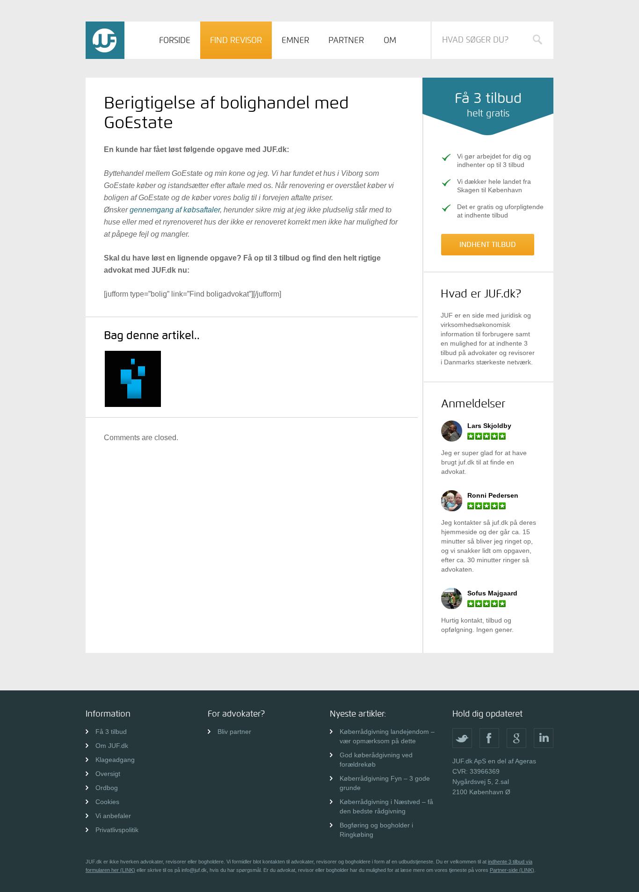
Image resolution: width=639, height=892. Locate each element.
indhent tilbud (487, 244)
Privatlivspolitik (116, 830)
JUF (105, 40)
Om (390, 40)
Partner (346, 40)
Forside (174, 40)
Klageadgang (115, 759)
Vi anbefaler (113, 815)
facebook (489, 738)
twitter (462, 738)
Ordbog (106, 787)
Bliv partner (234, 731)
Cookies (107, 801)
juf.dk (466, 462)
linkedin (543, 738)
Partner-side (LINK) (512, 870)
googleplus (516, 738)
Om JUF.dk (111, 745)
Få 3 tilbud (111, 731)
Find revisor (236, 40)
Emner (295, 40)
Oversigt (107, 773)
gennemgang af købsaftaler (175, 210)
